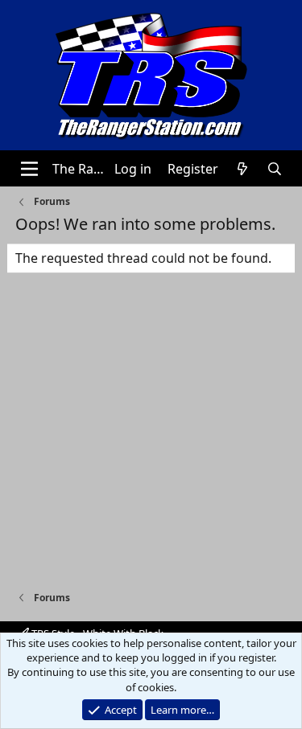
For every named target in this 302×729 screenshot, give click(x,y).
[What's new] (242, 169)
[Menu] (29, 169)
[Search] (275, 169)
